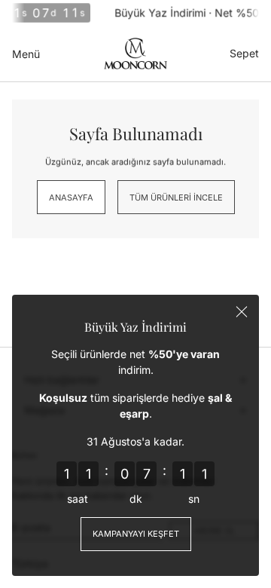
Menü (26, 53)
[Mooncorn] (135, 53)
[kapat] (241, 312)
